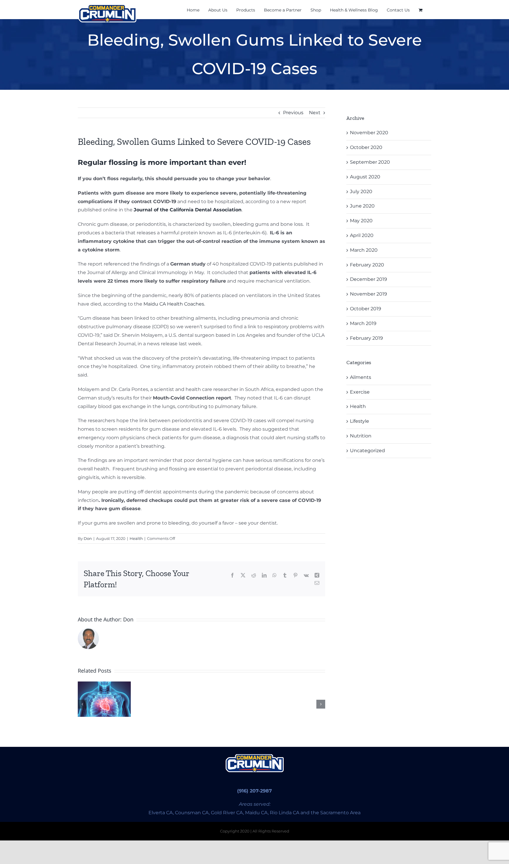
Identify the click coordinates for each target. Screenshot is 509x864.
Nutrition (360, 436)
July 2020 (361, 191)
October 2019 (365, 308)
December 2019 (368, 279)
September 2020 (370, 162)
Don (88, 538)
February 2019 (366, 338)
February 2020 (367, 265)
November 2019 (368, 294)
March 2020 (364, 250)
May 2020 (361, 220)
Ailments (360, 377)
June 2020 (362, 206)
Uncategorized (367, 450)
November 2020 (369, 132)
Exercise (360, 392)
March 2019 (363, 323)
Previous (293, 112)
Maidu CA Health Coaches (173, 304)
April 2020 (362, 235)
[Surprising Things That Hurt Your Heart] (104, 699)
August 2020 (365, 177)
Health (136, 538)
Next (314, 112)
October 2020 (366, 147)
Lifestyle (359, 421)
